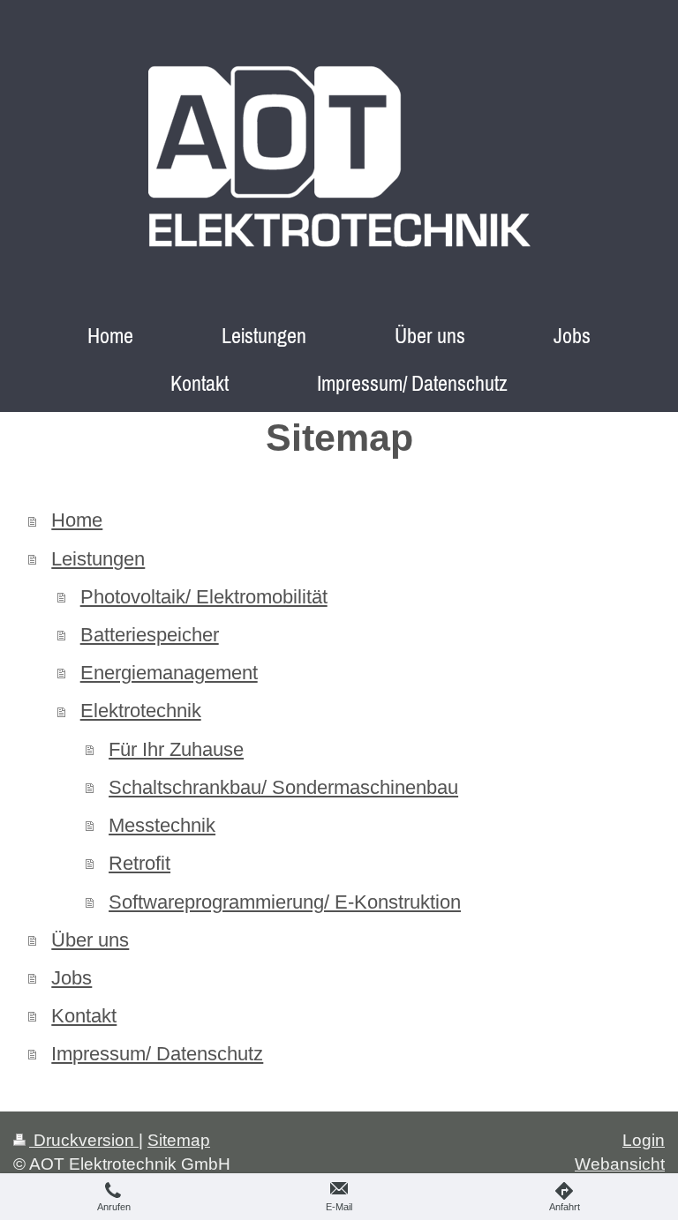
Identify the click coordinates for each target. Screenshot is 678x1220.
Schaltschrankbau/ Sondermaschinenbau (283, 787)
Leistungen (98, 559)
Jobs (71, 978)
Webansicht (620, 1164)
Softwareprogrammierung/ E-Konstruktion (285, 902)
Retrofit (139, 863)
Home (76, 520)
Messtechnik (162, 825)
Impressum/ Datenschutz (157, 1054)
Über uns (90, 940)
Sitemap (178, 1140)
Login (643, 1140)
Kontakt (84, 1016)
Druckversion (84, 1140)
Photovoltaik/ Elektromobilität (204, 597)
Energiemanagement (169, 673)
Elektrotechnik (140, 711)
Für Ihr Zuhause (176, 749)
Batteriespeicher (149, 635)
